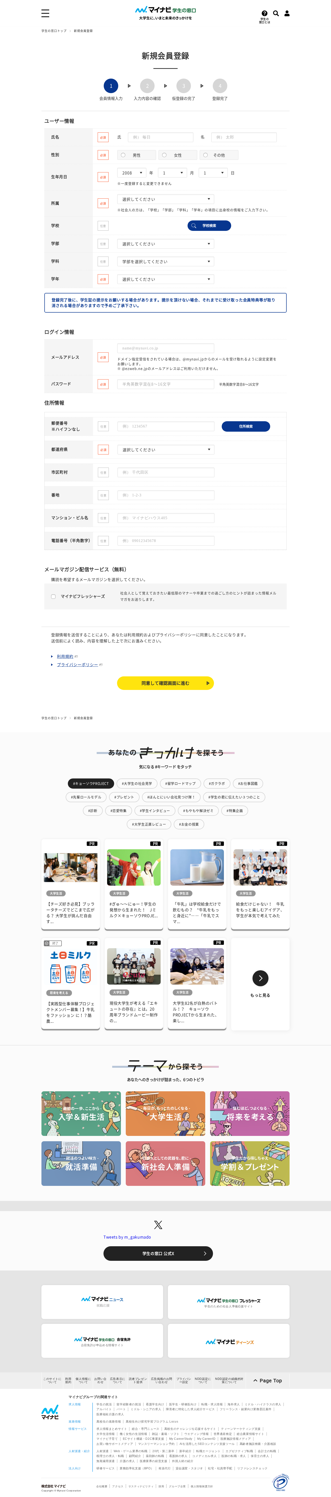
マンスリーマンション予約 (156, 1444)
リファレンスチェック (252, 1468)
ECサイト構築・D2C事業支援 (143, 1438)
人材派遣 (102, 1451)
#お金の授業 (189, 824)
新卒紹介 (185, 1451)
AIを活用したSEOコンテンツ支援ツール (207, 1444)
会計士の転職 (267, 1451)
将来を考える (59, 992)
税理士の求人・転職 (110, 1456)
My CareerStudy (180, 1438)
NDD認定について (203, 1380)
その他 (219, 155)
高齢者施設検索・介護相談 (258, 1444)
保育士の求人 (260, 1456)
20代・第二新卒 (163, 1451)
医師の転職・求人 (233, 1456)
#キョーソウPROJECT (91, 783)
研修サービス (105, 1468)
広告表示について (117, 1380)
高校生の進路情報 (108, 1421)
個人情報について (83, 1380)
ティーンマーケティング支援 (241, 1429)
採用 (161, 1486)
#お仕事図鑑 (248, 783)
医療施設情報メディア (236, 1438)
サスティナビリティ (141, 1486)
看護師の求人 (178, 1456)
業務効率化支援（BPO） (137, 1468)
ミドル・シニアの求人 (146, 1409)
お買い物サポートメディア (114, 1444)
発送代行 (164, 1468)
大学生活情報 (105, 1434)
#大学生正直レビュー (149, 824)
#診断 (92, 810)
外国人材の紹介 (182, 1461)
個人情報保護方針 (202, 1486)
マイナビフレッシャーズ (83, 596)
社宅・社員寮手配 (220, 1468)
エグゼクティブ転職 (239, 1451)
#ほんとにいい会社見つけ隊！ (171, 797)
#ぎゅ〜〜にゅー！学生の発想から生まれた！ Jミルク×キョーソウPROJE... (134, 910)
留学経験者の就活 (129, 1404)
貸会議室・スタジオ (189, 1468)
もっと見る (260, 995)
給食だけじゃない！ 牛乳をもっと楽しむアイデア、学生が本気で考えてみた (260, 910)
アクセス (117, 1486)
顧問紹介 (135, 1456)
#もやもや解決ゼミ (198, 810)
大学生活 (56, 893)
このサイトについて (52, 1380)
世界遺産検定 (223, 1434)
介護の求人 (127, 1461)
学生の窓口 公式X (158, 1253)
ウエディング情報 (196, 1434)
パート (121, 1409)
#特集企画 (235, 810)
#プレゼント (124, 797)
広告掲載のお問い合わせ (161, 1380)
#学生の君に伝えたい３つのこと (234, 797)
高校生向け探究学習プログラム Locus (152, 1421)
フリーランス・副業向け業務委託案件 (246, 1409)
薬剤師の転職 (155, 1456)
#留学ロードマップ (180, 783)
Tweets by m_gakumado (127, 1237)
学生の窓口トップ (54, 30)
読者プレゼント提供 (138, 1380)
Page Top (271, 1381)
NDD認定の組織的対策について (229, 1380)
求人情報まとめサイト (111, 1429)
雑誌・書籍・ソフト (165, 1434)
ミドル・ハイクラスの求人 (263, 1404)
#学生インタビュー (155, 810)
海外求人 (234, 1404)
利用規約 (65, 656)
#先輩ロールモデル (86, 797)
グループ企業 (177, 1486)
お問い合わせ (100, 1380)
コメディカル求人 (204, 1456)
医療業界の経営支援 (153, 1461)
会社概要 (101, 1486)
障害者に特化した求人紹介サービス (190, 1409)
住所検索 (246, 426)
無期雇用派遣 (105, 1461)
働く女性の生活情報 (133, 1434)
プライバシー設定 (183, 1380)
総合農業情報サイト (250, 1434)
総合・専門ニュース (145, 1429)
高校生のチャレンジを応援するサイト (190, 1429)
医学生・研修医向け (183, 1404)
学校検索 (209, 225)
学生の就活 (104, 1404)
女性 (178, 155)
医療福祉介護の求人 (110, 1414)
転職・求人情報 (212, 1404)
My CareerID (206, 1438)
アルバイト (104, 1409)
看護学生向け (155, 1404)
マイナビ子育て (107, 1438)
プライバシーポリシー (77, 665)
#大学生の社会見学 (137, 783)
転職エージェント (208, 1451)
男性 (137, 155)
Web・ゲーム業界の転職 (131, 1451)
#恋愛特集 (118, 810)
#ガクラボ (217, 783)
